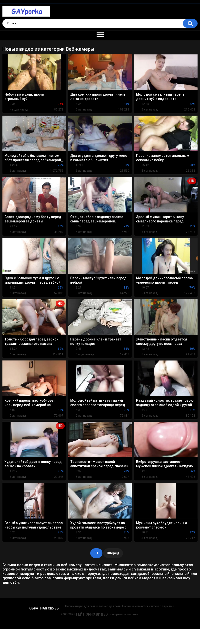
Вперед (113, 553)
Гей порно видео (92, 614)
